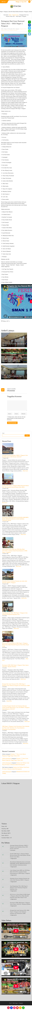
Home (10, 14)
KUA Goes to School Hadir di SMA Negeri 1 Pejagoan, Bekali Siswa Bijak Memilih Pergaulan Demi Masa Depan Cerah (15, 645)
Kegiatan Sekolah (13, 30)
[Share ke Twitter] (29, 28)
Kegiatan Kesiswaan (5, 30)
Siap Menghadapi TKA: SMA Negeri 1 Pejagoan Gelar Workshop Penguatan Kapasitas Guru (19, 888)
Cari (3, 433)
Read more (25, 470)
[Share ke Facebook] (29, 25)
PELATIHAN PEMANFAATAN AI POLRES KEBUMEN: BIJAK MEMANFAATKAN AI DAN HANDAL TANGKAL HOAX (15, 519)
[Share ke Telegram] (29, 34)
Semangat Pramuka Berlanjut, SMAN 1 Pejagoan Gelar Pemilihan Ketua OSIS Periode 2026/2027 (19, 847)
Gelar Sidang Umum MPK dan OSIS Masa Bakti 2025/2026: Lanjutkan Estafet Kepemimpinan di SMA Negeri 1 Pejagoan (14, 551)
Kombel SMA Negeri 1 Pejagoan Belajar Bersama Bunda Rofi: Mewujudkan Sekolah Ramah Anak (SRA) (20, 855)
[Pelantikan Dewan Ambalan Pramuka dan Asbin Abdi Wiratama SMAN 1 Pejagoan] (7, 574)
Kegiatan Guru (15, 14)
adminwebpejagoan (6, 758)
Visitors (4, 824)
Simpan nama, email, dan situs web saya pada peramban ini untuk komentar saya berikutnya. (16, 418)
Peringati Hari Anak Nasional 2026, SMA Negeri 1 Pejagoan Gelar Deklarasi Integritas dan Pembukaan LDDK (19, 912)
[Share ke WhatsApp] (29, 31)
